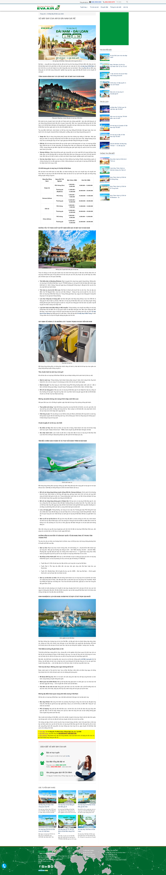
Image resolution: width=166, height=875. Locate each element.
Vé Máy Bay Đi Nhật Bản (89, 856)
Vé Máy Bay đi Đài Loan (89, 858)
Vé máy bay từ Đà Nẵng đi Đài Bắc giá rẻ (66, 806)
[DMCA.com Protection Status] (39, 868)
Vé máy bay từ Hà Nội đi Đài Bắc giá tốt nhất (86, 806)
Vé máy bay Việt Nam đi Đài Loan (86, 830)
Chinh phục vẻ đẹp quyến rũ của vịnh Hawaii (118, 83)
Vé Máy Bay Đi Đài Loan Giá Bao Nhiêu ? (115, 852)
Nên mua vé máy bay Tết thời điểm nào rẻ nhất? (118, 117)
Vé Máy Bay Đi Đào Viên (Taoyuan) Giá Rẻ (46, 806)
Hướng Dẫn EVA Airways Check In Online (115, 860)
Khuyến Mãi (104, 7)
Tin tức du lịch (94, 7)
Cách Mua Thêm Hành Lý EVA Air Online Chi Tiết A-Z (118, 169)
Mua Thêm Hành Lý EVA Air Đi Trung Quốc (118, 187)
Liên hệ (125, 7)
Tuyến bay (83, 7)
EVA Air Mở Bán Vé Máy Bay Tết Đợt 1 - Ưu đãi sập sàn (118, 144)
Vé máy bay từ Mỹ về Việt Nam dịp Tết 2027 (117, 135)
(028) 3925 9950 (57, 859)
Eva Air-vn (87, 68)
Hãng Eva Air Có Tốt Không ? (112, 858)
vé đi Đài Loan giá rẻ (86, 659)
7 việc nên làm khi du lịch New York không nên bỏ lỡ (118, 74)
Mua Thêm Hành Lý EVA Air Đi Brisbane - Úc (118, 196)
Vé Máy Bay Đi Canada (89, 854)
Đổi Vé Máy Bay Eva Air (111, 856)
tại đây (68, 756)
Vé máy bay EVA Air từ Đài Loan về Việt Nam (46, 830)
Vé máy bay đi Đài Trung (84, 313)
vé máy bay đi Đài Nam (87, 66)
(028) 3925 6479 (48, 858)
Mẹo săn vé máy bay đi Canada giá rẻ (116, 93)
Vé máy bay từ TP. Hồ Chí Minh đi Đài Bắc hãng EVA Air (66, 831)
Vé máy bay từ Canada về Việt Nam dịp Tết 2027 (118, 126)
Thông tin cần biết (115, 7)
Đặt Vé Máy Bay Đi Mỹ (111, 854)
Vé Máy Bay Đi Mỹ (87, 852)
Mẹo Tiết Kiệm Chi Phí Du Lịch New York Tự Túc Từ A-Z (118, 65)
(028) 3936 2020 (47, 859)
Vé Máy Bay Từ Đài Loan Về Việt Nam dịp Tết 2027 (118, 108)
